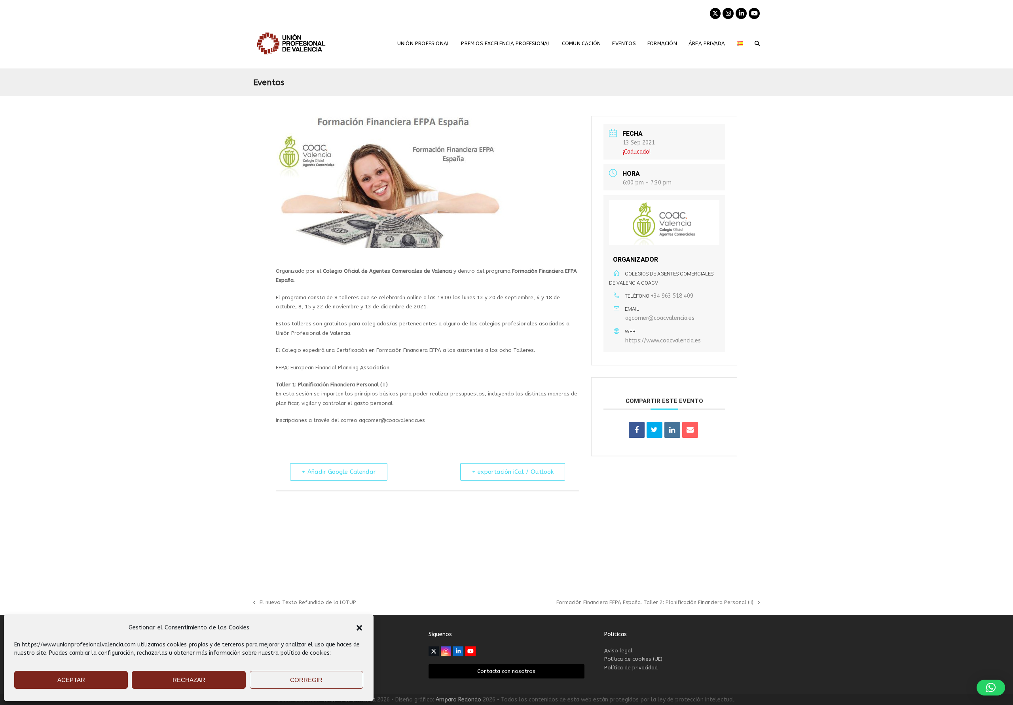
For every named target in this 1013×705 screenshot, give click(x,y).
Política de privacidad (631, 668)
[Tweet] (654, 430)
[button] (359, 628)
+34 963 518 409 (672, 296)
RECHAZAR (189, 679)
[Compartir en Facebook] (637, 430)
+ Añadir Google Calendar (339, 471)
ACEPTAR (71, 679)
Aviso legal (618, 651)
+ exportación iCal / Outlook (513, 471)
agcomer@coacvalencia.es (659, 318)
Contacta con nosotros (506, 671)
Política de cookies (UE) (633, 659)
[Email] (690, 430)
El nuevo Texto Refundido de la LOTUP (304, 602)
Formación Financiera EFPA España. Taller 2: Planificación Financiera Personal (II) (654, 602)
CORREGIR (306, 679)
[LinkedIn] (672, 430)
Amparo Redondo (458, 699)
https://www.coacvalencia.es (663, 340)
